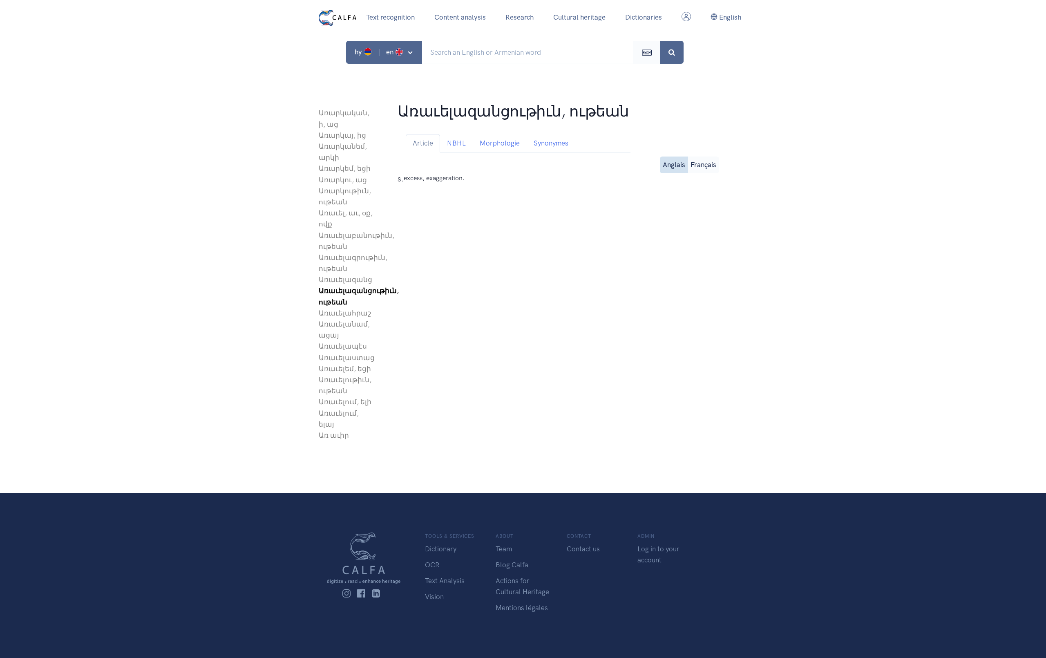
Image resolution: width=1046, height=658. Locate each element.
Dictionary (440, 549)
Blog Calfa (512, 565)
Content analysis (460, 17)
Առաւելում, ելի (345, 402)
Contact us (583, 549)
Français (703, 165)
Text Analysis (445, 581)
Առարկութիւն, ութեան (345, 196)
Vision (434, 597)
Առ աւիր (334, 435)
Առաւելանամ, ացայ (344, 329)
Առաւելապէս (343, 346)
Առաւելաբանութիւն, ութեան (346, 241)
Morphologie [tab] (500, 143)
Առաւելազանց (345, 279)
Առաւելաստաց (346, 358)
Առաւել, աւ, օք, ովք (346, 218)
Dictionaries (643, 17)
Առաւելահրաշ (345, 313)
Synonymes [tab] (551, 143)
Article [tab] (423, 143)
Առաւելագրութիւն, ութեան (346, 263)
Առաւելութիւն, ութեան (345, 385)
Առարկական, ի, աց (344, 118)
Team (504, 549)
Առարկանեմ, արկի (343, 151)
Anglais (674, 165)
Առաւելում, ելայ (339, 418)
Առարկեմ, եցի (345, 168)
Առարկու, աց (343, 180)
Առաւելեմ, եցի (345, 369)
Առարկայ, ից (342, 135)
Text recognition (390, 17)
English (729, 17)
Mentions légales (522, 608)
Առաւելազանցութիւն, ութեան (346, 296)
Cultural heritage (579, 17)
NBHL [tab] (456, 143)
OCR (432, 565)
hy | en (375, 52)
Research (519, 17)
